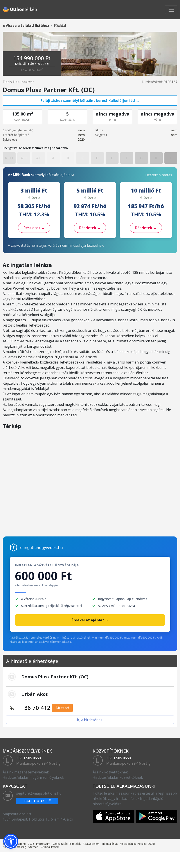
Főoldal (60, 25)
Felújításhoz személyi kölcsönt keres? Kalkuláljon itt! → (90, 100)
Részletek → (34, 227)
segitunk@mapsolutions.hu (38, 793)
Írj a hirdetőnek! (90, 719)
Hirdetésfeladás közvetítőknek (118, 777)
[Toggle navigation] (171, 9)
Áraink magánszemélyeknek (26, 772)
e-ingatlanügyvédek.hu (41, 547)
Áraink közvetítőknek (110, 772)
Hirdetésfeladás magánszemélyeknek (33, 777)
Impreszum (43, 844)
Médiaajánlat (110, 844)
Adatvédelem (91, 844)
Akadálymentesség (14, 847)
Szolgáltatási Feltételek (66, 844)
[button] (10, 841)
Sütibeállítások (50, 847)
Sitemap (33, 847)
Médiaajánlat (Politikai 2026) (137, 844)
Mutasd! (62, 707)
